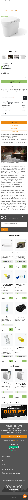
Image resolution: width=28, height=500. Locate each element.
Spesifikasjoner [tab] (14, 125)
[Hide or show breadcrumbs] (24, 11)
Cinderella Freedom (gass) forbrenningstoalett (7, 383)
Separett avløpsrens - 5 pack (21, 285)
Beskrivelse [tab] (14, 122)
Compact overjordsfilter (21, 317)
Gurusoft (14, 497)
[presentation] (2, 34)
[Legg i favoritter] (11, 370)
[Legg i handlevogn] (11, 396)
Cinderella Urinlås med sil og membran (7, 285)
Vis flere (5, 113)
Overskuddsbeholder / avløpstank (7, 253)
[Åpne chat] (25, 496)
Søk (25, 98)
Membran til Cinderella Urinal (21, 348)
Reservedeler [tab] (14, 128)
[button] (10, 51)
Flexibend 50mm (7, 348)
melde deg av (15, 440)
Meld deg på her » (14, 436)
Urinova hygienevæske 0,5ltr (7, 317)
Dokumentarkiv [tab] (14, 131)
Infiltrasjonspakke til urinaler (21, 253)
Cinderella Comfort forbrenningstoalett (21, 384)
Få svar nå (4, 229)
